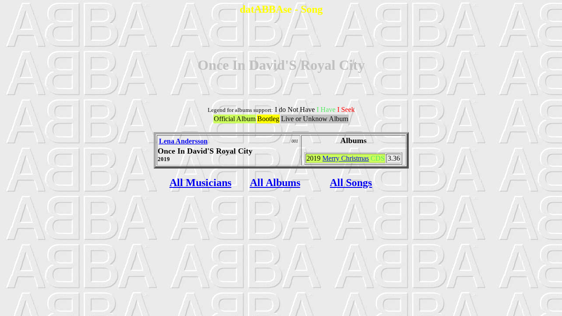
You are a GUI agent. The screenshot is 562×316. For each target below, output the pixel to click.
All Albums (275, 182)
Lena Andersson (183, 141)
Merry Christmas (345, 158)
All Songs (351, 182)
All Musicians (200, 182)
